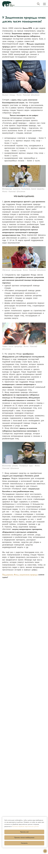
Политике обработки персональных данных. (25, 826)
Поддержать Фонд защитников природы (20, 574)
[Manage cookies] (45, 851)
